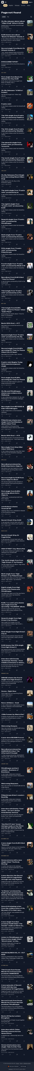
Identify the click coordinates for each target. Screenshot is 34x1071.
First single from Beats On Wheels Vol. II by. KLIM (11, 78)
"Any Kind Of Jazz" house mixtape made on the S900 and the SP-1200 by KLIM (12, 826)
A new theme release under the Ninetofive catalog (12, 120)
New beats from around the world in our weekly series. (12, 326)
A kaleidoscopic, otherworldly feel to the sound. (12, 1036)
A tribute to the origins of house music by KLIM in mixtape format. (12, 830)
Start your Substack (14, 1066)
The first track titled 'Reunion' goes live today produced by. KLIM (11, 382)
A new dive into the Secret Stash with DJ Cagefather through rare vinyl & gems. (12, 877)
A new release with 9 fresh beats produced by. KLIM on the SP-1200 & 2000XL (12, 39)
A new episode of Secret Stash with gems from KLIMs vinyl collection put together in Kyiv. (13, 523)
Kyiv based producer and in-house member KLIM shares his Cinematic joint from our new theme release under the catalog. (13, 650)
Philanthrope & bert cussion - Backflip (13, 796)
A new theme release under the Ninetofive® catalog (13, 106)
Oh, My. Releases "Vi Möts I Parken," (12, 91)
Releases (17, 5)
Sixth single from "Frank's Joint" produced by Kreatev (12, 236)
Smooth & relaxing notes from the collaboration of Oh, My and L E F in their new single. (13, 908)
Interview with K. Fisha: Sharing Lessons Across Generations (11, 1031)
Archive (23, 5)
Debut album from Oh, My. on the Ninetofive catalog (10, 181)
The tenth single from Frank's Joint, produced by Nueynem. (13, 159)
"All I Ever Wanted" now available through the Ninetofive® (12, 913)
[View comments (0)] (10, 31)
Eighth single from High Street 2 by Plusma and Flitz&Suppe (10, 589)
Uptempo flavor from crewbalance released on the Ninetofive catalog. (13, 511)
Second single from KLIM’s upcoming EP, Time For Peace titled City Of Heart (13, 350)
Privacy (17, 1063)
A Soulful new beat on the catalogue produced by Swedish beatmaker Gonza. (12, 866)
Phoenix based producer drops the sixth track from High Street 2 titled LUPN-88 (12, 636)
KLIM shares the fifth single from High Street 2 (12, 646)
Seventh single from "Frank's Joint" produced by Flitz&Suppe (12, 221)
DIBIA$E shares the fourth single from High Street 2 (11, 678)
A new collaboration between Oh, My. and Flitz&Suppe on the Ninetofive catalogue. (12, 397)
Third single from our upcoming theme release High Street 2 (12, 694)
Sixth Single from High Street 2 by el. (13, 633)
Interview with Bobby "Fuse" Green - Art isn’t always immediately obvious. (12, 810)
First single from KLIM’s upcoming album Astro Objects (10, 493)
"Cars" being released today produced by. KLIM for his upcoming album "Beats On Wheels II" (12, 53)
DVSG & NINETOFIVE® (9, 62)
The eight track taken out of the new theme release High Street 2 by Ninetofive (13, 594)
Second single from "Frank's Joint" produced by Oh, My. (12, 336)
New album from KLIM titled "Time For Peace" (12, 278)
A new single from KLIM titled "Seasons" (13, 844)
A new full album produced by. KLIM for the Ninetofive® (13, 282)
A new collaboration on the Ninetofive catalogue (11, 411)
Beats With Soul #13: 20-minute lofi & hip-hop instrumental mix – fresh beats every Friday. (12, 438)
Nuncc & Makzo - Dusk (10, 703)
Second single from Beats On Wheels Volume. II (13, 49)
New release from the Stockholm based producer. (12, 1049)
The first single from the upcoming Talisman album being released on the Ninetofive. (11, 609)
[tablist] (5, 16)
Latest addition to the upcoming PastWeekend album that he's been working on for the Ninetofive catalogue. (13, 426)
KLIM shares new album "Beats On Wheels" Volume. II (12, 36)
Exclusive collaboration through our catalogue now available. (11, 944)
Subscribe (24, 2)
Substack (11, 1069)
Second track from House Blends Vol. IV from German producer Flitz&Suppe (12, 1002)
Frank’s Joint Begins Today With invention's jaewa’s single (12, 364)
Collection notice (27, 1063)
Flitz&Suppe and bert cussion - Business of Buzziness (10, 770)
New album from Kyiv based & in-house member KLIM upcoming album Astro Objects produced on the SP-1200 (12, 469)
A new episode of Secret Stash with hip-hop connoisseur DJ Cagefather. (12, 987)
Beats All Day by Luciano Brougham (11, 1017)
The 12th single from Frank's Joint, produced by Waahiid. (12, 130)
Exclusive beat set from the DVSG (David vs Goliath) (13, 64)
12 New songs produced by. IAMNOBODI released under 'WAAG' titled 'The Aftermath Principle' (13, 755)
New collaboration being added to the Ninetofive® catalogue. (11, 928)
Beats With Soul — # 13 (10, 435)
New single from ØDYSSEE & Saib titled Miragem (12, 407)
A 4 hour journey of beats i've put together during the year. (12, 1020)
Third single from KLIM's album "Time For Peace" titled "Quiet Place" (13, 310)
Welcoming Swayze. (9, 726)
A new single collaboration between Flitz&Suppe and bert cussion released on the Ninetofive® (12, 774)
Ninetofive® (8, 28)
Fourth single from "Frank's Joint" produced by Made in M (13, 265)
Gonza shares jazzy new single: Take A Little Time (11, 1046)
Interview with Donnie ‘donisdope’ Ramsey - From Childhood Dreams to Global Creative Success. (12, 661)
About (28, 5)
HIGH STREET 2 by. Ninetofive (13, 549)
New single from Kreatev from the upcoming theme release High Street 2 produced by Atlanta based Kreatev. (11, 623)
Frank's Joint (6, 104)
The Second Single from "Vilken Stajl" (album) (11, 95)
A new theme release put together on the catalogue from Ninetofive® (12, 551)
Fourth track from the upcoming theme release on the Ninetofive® (12, 682)
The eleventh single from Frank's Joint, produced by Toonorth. (11, 144)
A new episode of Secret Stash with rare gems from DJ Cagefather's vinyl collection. (13, 540)
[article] (17, 26)
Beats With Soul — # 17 (10, 323)
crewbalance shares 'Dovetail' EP (9, 507)
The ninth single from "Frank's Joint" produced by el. (13, 191)
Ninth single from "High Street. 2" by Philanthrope (11, 575)
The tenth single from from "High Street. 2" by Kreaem (12, 561)
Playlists (11, 5)
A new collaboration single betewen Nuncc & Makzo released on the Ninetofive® (12, 705)
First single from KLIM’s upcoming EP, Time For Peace (13, 378)
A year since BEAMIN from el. (12, 737)
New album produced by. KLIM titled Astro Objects (11, 465)
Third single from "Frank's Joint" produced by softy (11, 292)
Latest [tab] (3, 17)
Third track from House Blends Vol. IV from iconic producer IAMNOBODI (11, 971)
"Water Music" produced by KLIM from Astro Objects (11, 497)
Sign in (30, 2)
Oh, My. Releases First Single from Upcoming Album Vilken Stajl (12, 177)
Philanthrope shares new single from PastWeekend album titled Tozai (11, 422)
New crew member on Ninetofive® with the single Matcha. (13, 786)
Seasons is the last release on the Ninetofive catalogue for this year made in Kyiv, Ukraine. (13, 847)
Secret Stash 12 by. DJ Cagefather (10, 536)
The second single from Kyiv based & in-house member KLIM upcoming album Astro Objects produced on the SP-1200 (12, 482)
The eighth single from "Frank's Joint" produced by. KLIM (12, 206)
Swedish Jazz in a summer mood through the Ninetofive (12, 26)
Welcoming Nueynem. (9, 783)
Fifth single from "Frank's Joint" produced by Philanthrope (11, 250)
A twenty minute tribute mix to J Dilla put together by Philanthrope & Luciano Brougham (12, 717)
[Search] (31, 16)
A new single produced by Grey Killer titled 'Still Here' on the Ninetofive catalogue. (13, 452)
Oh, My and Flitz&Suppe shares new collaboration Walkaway (11, 393)
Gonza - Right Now (8, 691)
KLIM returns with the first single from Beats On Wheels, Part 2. (11, 81)
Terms (21, 1063)
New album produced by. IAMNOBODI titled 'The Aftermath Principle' (11, 751)
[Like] (2, 69)
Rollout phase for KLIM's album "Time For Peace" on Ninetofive (12, 314)
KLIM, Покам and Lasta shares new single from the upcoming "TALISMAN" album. (13, 604)
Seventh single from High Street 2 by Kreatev (11, 619)
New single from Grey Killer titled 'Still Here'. (12, 448)
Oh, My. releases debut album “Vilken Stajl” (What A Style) (13, 22)
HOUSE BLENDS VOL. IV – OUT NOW (13, 953)
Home (5, 5)
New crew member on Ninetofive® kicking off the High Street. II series (12, 728)
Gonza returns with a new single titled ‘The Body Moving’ (11, 862)
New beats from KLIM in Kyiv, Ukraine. (11, 354)
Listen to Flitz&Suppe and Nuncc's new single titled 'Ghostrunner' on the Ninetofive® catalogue (12, 939)
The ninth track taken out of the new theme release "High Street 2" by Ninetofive (13, 578)
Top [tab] (8, 17)
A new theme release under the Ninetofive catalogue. (12, 369)
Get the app (23, 1066)
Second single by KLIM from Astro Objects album (12, 478)
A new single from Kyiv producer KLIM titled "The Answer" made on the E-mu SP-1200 (12, 924)
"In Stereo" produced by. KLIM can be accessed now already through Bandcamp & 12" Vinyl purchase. (13, 893)
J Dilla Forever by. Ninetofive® (12, 714)
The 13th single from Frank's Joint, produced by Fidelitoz (12, 116)
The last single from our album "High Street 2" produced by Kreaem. (13, 565)
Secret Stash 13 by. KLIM (11, 520)
